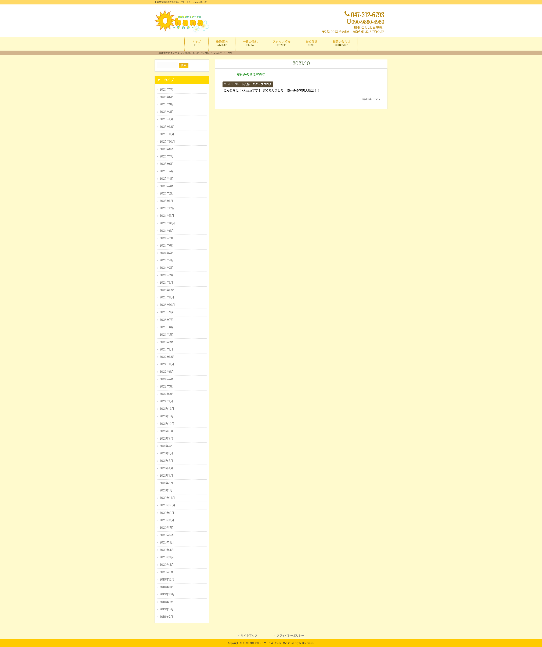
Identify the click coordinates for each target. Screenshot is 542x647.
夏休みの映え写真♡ (251, 75)
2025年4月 (166, 179)
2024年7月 (166, 238)
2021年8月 (166, 439)
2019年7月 (166, 617)
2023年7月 (166, 320)
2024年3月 (166, 268)
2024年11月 (166, 216)
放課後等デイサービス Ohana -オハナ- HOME (184, 52)
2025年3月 (166, 186)
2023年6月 (166, 327)
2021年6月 (166, 453)
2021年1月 (165, 490)
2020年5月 (166, 543)
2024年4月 (166, 260)
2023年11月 (166, 297)
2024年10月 (167, 223)
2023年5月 (166, 335)
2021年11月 (166, 416)
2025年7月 (166, 157)
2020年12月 (167, 498)
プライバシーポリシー (290, 636)
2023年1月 (166, 350)
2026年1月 (166, 119)
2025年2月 (166, 194)
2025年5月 (166, 171)
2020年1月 (166, 572)
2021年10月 (166, 424)
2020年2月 (166, 565)
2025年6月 (166, 164)
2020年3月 (166, 557)
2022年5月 (166, 379)
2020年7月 (166, 528)
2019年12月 (166, 580)
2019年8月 (166, 609)
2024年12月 (167, 208)
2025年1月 (166, 201)
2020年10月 (167, 505)
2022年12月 (167, 357)
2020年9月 (166, 513)
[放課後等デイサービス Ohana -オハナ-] (182, 32)
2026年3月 (166, 104)
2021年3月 (166, 476)
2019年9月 (166, 602)
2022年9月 (166, 372)
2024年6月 (166, 246)
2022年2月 (166, 394)
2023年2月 (166, 342)
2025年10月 (167, 142)
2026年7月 (166, 90)
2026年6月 (166, 97)
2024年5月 (166, 253)
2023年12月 (167, 290)
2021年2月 (166, 483)
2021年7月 (166, 446)
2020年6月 (166, 535)
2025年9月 (166, 149)
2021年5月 (166, 461)
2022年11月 (166, 364)
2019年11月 (166, 587)
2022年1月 (166, 401)
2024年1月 (166, 283)
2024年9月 (166, 231)
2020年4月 (166, 550)
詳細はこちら (371, 99)
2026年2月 (166, 112)
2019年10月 (166, 594)
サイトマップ (249, 636)
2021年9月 (166, 431)
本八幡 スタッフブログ (256, 84)
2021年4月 (166, 468)
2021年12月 (166, 409)
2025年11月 (166, 134)
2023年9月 (166, 312)
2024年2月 (166, 275)
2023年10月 (167, 305)
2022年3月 (166, 387)
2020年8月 (166, 520)
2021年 (218, 52)
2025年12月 (167, 127)
